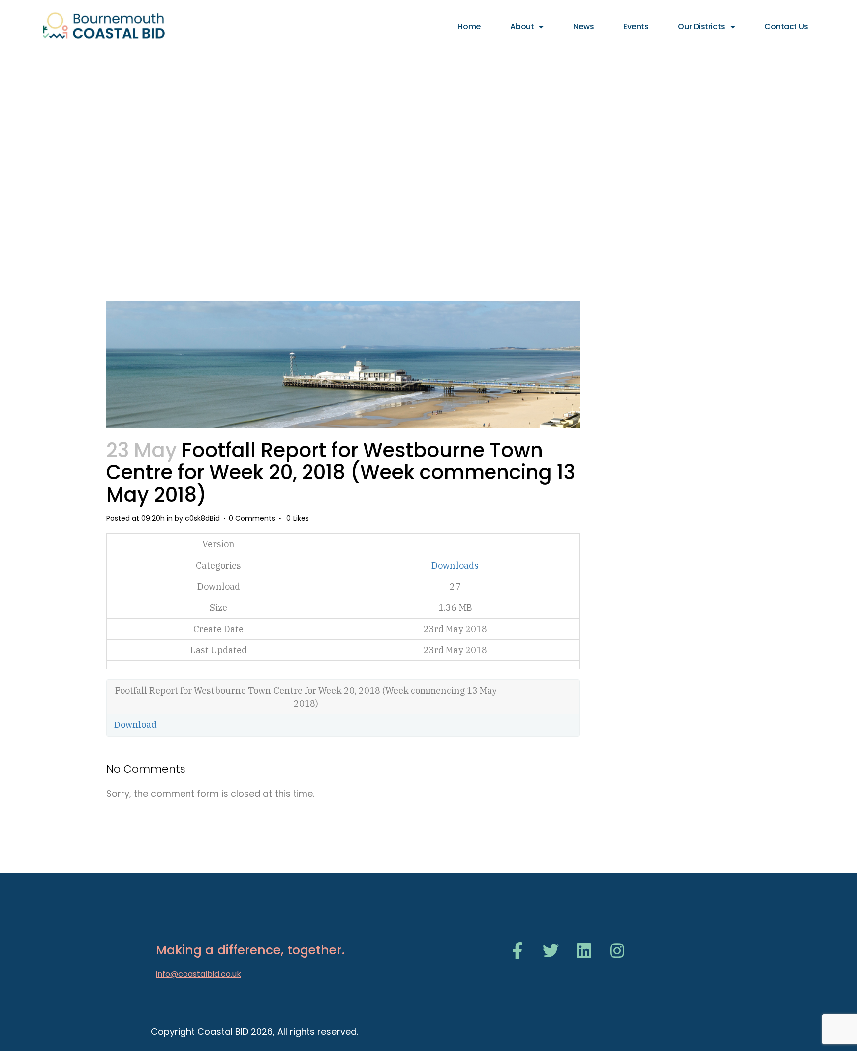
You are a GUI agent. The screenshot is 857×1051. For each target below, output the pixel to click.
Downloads (455, 565)
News (583, 26)
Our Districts (701, 26)
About (522, 26)
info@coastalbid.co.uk (198, 974)
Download (135, 724)
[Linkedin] (584, 950)
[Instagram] (617, 950)
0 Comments (252, 518)
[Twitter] (551, 950)
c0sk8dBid (202, 518)
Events (635, 26)
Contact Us (786, 26)
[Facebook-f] (517, 950)
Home (468, 26)
